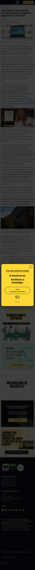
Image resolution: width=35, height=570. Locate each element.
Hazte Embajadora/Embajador (17, 290)
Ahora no (17, 301)
